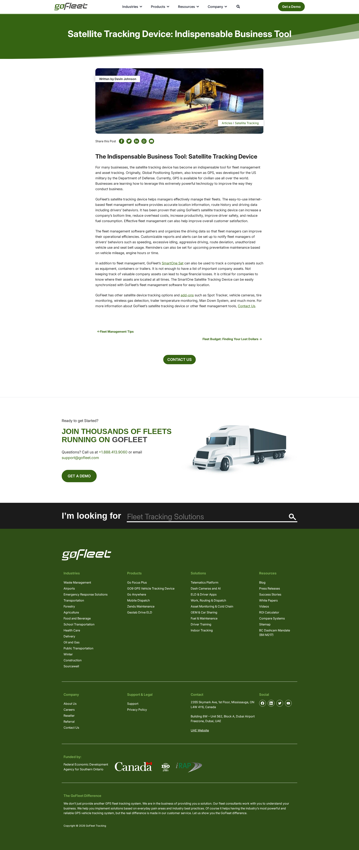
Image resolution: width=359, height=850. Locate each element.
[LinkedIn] (136, 141)
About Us (70, 703)
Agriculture (71, 612)
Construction (73, 660)
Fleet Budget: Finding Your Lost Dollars (230, 339)
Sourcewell (71, 666)
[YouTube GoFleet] (288, 703)
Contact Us (246, 306)
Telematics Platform (204, 582)
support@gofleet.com (80, 457)
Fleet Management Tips (117, 331)
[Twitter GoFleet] (279, 703)
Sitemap (265, 624)
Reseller (69, 715)
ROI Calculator (269, 612)
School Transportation (79, 624)
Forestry (69, 606)
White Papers (268, 600)
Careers (69, 709)
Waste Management (77, 582)
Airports (69, 588)
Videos (264, 606)
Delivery (69, 636)
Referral (69, 721)
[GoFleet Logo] (71, 6)
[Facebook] (121, 141)
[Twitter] (129, 141)
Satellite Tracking (247, 123)
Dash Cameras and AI (206, 588)
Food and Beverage (77, 618)
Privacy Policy (137, 709)
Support (132, 703)
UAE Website (200, 730)
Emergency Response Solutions (86, 594)
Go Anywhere (136, 594)
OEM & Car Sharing (204, 612)
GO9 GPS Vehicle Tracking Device (150, 588)
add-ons (187, 295)
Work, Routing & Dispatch (208, 600)
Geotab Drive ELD (139, 612)
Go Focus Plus (137, 582)
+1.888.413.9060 (113, 452)
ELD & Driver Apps (204, 594)
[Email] (151, 141)
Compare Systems (272, 618)
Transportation (74, 600)
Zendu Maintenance (140, 606)
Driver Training (201, 624)
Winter (68, 654)
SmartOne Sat (172, 263)
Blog (262, 582)
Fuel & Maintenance (204, 618)
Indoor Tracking (202, 630)
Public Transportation (78, 648)
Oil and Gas (71, 642)
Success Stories (270, 594)
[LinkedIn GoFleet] (271, 703)
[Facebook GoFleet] (262, 703)
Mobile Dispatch (138, 600)
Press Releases (269, 588)
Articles (227, 123)
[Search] (292, 516)
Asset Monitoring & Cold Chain (212, 606)
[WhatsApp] (144, 141)
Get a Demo (291, 7)
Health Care (72, 630)
